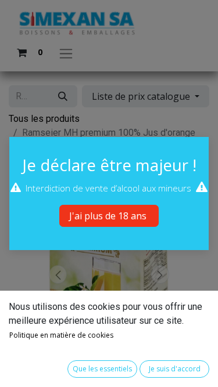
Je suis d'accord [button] (175, 369)
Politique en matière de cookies (61, 335)
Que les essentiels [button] (102, 369)
